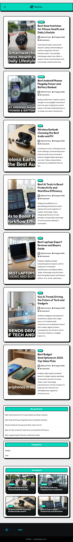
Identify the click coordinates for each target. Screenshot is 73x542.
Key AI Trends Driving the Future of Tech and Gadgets (51, 300)
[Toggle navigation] (4, 7)
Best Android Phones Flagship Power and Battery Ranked (50, 84)
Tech (40, 125)
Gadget (41, 22)
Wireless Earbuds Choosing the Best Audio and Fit (48, 133)
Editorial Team (46, 37)
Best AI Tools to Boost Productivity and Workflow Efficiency (50, 188)
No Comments (45, 40)
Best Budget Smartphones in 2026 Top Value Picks (50, 358)
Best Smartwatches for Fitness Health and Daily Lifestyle (51, 29)
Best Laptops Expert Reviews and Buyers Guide (50, 245)
